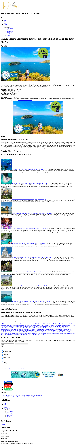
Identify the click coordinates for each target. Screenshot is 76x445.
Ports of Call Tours (44, 330)
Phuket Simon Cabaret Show (26, 330)
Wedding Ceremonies (19, 334)
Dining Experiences (59, 325)
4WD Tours (3, 323)
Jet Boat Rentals (36, 327)
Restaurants (32, 331)
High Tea (48, 326)
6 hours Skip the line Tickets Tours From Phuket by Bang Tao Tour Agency (30, 228)
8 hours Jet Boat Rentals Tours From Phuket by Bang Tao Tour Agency (29, 243)
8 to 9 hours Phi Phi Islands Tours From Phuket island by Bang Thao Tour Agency (31, 301)
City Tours (25, 325)
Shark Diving (56, 331)
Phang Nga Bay (63, 329)
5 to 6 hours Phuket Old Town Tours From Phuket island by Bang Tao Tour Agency (32, 257)
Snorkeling (16, 333)
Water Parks (11, 334)
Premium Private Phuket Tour (25, 100)
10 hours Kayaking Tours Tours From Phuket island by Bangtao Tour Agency (30, 271)
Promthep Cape (9, 331)
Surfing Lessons (54, 333)
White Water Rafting (29, 334)
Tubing (6, 334)
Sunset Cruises (46, 333)
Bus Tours (7, 325)
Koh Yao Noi (51, 327)
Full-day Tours (35, 326)
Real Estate (9, 32)
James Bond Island (27, 327)
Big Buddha (50, 323)
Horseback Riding (9, 327)
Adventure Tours (10, 323)
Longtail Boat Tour (65, 327)
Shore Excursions (63, 331)
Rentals (8, 33)
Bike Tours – (56, 323)
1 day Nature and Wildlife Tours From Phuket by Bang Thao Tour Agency (29, 199)
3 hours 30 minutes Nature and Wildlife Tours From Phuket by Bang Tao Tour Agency (32, 286)
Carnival (12, 325)
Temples (70, 333)
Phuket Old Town (15, 330)
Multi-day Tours (18, 329)
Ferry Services (14, 326)
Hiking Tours (54, 326)
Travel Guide (10, 28)
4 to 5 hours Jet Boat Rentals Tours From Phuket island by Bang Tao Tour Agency (21, 396)
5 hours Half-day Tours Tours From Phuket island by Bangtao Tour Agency (30, 183)
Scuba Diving (42, 331)
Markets (6, 329)
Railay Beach (26, 331)
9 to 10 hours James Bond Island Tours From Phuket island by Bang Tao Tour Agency (32, 213)
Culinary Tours (40, 325)
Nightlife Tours (39, 329)
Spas (20, 333)
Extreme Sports (7, 326)
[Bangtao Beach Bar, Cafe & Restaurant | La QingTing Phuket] (10, 10)
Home (5, 20)
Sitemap (8, 35)
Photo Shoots (7, 330)
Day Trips (52, 325)
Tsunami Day (10, 31)
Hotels (15, 368)
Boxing (67, 323)
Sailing (37, 331)
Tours (5, 23)
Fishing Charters (22, 326)
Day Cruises (47, 325)
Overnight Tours (47, 329)
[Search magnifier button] (2, 346)
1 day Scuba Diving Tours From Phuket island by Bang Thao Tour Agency (29, 169)
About (5, 21)
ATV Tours (37, 323)
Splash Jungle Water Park (37, 333)
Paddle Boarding (55, 329)
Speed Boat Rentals (26, 333)
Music (8, 29)
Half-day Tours (42, 326)
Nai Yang (24, 329)
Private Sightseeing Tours (63, 330)
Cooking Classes (32, 325)
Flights (5, 24)
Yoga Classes (37, 334)
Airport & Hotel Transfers (29, 323)
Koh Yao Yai (58, 327)
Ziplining (43, 334)
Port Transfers (36, 330)
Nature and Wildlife (31, 329)
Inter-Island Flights (18, 327)
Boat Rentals (62, 323)
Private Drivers (53, 330)
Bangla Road (44, 323)
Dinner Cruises (68, 325)
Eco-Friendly (7, 25)
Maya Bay (11, 329)
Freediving (28, 326)
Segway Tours (49, 331)
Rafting (21, 331)
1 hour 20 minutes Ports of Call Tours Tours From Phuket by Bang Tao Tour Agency (21, 395)
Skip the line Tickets (8, 333)
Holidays (59, 326)
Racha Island (16, 331)
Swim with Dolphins (63, 333)
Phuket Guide (21, 368)
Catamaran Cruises (18, 325)
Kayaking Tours (44, 327)
